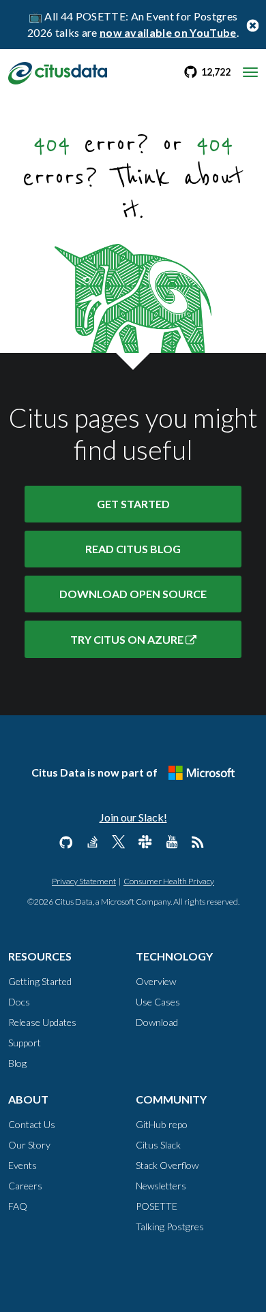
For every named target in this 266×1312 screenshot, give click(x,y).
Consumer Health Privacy (168, 881)
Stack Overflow (167, 1165)
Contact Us (31, 1124)
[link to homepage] (57, 71)
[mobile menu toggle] (250, 72)
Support (24, 1042)
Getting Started (40, 981)
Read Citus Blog (133, 548)
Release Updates (42, 1022)
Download (133, 593)
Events (22, 1165)
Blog (17, 1063)
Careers (25, 1185)
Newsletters (161, 1185)
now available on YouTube (168, 32)
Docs (19, 1002)
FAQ (17, 1206)
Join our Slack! (133, 817)
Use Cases (158, 1002)
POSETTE (156, 1206)
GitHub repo (162, 1124)
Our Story (29, 1145)
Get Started (133, 503)
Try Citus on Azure (128, 639)
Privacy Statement (84, 881)
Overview (156, 981)
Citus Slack (158, 1145)
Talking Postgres (170, 1226)
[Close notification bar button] (252, 25)
